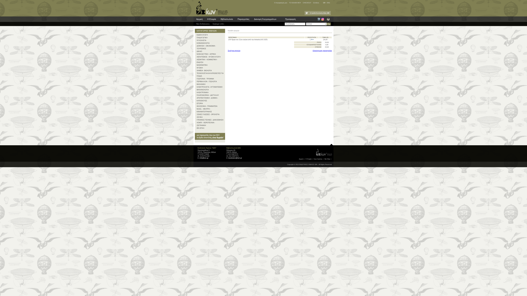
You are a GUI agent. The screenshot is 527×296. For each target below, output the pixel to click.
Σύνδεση (316, 3)
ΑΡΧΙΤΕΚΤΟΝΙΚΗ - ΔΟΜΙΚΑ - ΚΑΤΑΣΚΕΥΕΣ (207, 99)
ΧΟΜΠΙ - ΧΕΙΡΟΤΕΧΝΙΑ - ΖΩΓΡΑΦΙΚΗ (206, 124)
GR (324, 3)
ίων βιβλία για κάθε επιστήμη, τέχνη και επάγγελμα (211, 8)
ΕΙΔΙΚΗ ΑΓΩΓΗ (202, 35)
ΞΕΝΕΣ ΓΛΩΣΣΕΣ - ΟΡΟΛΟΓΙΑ (208, 114)
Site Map (327, 159)
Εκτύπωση (328, 19)
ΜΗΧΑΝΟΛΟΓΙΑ (203, 90)
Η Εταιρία (211, 19)
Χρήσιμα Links (218, 24)
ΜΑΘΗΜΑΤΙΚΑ (202, 65)
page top (331, 144)
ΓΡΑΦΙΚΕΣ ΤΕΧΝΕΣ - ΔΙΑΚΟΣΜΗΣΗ (210, 120)
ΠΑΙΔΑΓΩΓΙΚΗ (202, 38)
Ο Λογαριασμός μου (280, 3)
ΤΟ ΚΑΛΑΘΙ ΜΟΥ (295, 3)
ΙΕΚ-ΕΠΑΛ (200, 128)
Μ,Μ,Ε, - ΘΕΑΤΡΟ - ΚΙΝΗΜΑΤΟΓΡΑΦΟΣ (204, 110)
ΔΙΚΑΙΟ (199, 51)
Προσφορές (290, 19)
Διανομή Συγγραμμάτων (265, 19)
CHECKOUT (307, 3)
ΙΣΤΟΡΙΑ (200, 103)
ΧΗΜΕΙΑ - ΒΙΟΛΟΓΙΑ (204, 71)
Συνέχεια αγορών (234, 51)
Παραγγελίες (243, 19)
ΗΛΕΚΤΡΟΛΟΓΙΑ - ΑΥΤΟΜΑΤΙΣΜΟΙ (209, 87)
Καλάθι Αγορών (307, 13)
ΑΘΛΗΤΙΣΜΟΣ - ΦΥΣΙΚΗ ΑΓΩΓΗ (209, 57)
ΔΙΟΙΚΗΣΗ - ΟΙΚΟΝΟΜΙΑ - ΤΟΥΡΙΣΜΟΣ (206, 47)
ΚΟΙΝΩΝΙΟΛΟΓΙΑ (203, 43)
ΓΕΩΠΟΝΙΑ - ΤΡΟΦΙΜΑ (205, 79)
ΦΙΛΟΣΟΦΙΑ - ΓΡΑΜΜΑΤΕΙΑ (207, 106)
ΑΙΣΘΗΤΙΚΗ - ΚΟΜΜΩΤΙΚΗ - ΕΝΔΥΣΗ (207, 61)
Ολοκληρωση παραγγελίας (322, 51)
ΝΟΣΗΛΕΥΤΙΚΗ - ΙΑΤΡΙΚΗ (206, 54)
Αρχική (199, 19)
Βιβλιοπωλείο (227, 19)
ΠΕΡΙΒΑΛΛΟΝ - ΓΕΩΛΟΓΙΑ (207, 81)
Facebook (319, 19)
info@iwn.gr (204, 158)
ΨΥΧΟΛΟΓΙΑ (201, 40)
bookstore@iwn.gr (235, 158)
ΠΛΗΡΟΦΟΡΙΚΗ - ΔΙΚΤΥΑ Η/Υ (208, 95)
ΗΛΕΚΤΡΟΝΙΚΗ (202, 92)
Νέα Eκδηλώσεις (203, 24)
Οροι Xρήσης (318, 159)
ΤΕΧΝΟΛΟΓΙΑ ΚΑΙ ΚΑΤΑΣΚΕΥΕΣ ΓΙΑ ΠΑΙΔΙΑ (210, 74)
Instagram (322, 19)
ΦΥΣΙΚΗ (200, 68)
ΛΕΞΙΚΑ (200, 117)
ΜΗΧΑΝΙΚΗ (201, 84)
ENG (328, 3)
